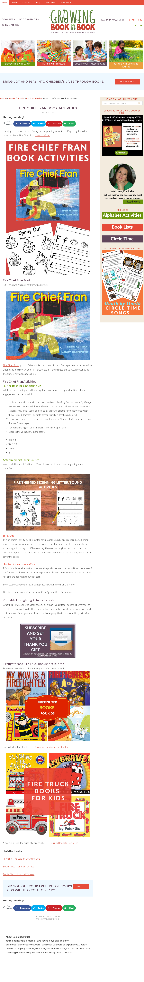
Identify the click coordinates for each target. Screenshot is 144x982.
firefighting (53, 919)
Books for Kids (16, 98)
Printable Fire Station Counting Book (22, 858)
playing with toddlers (53, 64)
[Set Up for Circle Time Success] (122, 282)
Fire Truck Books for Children (62, 842)
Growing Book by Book (72, 21)
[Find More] (122, 217)
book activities (42, 135)
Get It (81, 886)
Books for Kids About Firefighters (51, 747)
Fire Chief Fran (11, 365)
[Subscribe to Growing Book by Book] (122, 135)
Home (4, 2)
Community (65, 2)
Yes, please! (127, 81)
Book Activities (34, 98)
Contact (27, 2)
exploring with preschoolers (90, 64)
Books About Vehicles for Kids (18, 866)
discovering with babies (18, 64)
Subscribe (49, 2)
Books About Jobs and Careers (18, 874)
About (15, 2)
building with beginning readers (126, 65)
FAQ (38, 2)
